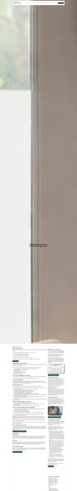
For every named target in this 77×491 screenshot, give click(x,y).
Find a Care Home (49, 2)
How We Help (39, 2)
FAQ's (44, 2)
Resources (55, 2)
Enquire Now (60, 2)
